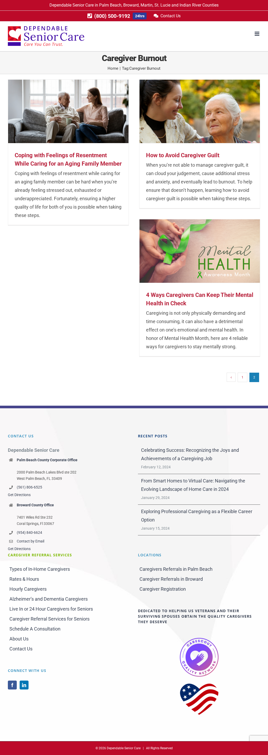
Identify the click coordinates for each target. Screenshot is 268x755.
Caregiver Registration (162, 589)
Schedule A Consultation (34, 629)
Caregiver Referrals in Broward (171, 579)
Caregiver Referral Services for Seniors (49, 619)
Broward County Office (35, 505)
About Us (19, 639)
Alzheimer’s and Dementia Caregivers (48, 599)
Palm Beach (110, 5)
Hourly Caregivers (28, 589)
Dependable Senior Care (71, 5)
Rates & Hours (24, 579)
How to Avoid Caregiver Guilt (182, 155)
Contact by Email (30, 541)
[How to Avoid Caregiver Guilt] (199, 111)
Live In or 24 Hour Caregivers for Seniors (51, 609)
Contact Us (20, 648)
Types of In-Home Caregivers (39, 569)
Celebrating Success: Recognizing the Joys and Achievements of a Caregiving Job (190, 454)
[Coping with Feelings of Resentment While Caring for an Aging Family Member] (68, 111)
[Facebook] (12, 685)
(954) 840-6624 (29, 532)
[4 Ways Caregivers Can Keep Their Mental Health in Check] (199, 251)
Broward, (131, 5)
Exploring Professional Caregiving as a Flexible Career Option (196, 516)
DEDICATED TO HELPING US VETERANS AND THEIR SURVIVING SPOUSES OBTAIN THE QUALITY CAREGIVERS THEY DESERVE (195, 616)
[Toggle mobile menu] (257, 33)
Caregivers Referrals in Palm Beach (176, 569)
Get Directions (19, 495)
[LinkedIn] (24, 685)
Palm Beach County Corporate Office (47, 460)
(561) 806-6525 (29, 487)
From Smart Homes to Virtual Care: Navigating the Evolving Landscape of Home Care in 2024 (193, 485)
